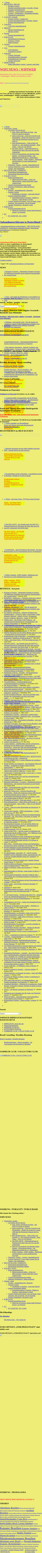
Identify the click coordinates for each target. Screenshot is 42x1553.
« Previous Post (5, 298)
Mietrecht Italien (7, 1535)
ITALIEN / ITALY (10, 176)
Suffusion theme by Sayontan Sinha (31, 1551)
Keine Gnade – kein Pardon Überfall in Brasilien (19, 884)
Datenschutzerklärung (11, 1025)
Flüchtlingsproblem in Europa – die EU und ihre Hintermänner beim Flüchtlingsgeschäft (19, 890)
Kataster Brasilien (10, 1528)
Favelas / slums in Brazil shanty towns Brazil (18, 727)
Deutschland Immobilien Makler (18, 174)
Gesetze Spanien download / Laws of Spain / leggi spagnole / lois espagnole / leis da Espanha (24, 202)
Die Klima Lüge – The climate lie (15, 1320)
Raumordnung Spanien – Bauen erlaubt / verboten (20, 1000)
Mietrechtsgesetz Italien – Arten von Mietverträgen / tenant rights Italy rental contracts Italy (25, 181)
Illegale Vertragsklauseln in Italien (22, 1517)
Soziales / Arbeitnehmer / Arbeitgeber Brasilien (23, 13)
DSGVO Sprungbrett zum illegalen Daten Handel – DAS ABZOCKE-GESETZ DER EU (22, 770)
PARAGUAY (8, 37)
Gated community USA (11, 829)
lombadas (14, 1533)
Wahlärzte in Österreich (8, 394)
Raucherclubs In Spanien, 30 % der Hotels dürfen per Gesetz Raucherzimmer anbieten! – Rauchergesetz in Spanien (21, 825)
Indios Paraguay (13, 42)
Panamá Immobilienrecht (16, 35)
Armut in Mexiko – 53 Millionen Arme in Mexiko (20, 966)
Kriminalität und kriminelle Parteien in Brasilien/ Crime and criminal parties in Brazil (22, 797)
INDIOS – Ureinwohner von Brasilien (20, 11)
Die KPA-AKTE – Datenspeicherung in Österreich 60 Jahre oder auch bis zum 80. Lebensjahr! (25, 150)
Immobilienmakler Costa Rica (13, 1519)
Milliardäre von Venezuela (31, 1535)
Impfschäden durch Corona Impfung (16, 1523)
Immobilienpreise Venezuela (26, 1521)
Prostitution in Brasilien (26, 1544)
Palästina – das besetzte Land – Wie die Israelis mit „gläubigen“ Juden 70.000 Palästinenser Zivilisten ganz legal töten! (22, 609)
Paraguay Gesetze (14, 41)
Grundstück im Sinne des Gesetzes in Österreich (19, 949)
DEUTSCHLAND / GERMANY (15, 170)
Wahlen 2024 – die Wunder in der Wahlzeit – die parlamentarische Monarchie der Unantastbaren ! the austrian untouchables (21, 621)
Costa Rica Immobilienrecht (17, 26)
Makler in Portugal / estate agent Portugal (17, 867)
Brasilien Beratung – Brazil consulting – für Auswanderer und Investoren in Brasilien (18, 370)
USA (5, 48)
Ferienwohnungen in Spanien (29, 1513)
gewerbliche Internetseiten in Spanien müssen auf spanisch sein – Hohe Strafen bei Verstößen (23, 946)
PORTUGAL (8, 207)
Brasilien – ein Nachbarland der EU (15, 358)
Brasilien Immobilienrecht (16, 10)
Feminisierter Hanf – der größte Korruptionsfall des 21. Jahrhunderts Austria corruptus (21, 661)
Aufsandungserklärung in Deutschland (21, 264)
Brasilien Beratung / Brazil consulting (12, 366)
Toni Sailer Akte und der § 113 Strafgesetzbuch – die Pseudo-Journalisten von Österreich (21, 981)
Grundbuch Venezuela (14, 1515)
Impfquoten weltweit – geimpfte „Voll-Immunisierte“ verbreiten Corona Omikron (21, 673)
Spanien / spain (9, 188)
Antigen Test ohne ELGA (12, 742)
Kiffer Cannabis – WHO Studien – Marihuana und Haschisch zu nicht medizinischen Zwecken (27, 161)
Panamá (6, 33)
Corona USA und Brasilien (13, 780)
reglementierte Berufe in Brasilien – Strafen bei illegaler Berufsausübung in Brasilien (22, 928)
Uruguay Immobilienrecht (16, 46)
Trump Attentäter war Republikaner (15, 631)
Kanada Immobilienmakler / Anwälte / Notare (23, 21)
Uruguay (7, 44)
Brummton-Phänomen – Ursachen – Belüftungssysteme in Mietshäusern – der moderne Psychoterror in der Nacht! (22, 783)
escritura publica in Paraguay (15, 1513)
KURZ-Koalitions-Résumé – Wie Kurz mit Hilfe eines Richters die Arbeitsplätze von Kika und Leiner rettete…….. (21, 696)
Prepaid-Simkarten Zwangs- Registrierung (20, 1542)
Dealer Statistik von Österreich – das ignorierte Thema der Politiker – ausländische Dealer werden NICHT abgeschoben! (22, 765)
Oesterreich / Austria (10, 128)
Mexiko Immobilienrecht (16, 30)
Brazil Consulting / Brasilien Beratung (12, 1039)
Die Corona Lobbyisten (11, 386)
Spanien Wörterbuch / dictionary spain (20, 205)
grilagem (6, 1515)
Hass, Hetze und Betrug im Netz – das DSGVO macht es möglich (24, 133)
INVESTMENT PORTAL (12, 1029)
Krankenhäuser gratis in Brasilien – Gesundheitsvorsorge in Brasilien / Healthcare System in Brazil (22, 637)
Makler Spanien (24, 1533)
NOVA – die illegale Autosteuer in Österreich (18, 989)
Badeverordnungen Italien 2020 (26, 1508)
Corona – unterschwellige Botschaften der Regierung (21, 807)
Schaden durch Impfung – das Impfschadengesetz (20, 753)
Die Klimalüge (5, 1316)
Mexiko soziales (13, 31)
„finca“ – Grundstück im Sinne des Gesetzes (18, 935)
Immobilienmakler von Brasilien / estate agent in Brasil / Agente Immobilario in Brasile (22, 914)
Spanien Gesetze (13, 192)
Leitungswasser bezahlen (6, 1533)
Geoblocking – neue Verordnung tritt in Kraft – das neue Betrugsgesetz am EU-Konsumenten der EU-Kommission (22, 650)
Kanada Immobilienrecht (16, 22)
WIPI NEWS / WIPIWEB (18, 69)
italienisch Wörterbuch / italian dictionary (21, 187)
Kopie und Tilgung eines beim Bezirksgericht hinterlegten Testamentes (18, 426)
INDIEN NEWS (9, 62)
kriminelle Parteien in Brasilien (34, 1530)
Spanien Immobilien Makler (17, 196)
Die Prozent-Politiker (11, 685)
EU (5, 214)
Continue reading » (6, 260)
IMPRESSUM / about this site (14, 1024)
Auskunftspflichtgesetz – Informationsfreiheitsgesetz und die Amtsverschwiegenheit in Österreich (21, 343)
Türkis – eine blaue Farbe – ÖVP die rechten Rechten (21, 640)
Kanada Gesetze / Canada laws (18, 19)
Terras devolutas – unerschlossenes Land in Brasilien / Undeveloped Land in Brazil (21, 997)
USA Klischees (13, 50)
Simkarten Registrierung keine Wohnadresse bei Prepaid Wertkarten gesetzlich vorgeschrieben (22, 837)
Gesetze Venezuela (14, 55)
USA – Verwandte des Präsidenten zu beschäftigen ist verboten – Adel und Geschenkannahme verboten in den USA (14, 307)
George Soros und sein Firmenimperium (17, 898)
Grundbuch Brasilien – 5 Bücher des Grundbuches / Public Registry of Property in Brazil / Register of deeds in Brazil (23, 985)
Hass (21, 1515)
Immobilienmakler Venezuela (17, 57)
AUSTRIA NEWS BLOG (16, 130)
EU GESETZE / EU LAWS (17, 216)
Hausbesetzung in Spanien (28, 1515)
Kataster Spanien (29, 1528)
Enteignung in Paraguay (20, 1510)
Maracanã (34, 1533)
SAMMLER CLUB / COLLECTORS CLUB (19, 1031)
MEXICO (7, 28)
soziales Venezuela (14, 61)
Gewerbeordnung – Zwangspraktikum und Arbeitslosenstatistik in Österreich (18, 682)
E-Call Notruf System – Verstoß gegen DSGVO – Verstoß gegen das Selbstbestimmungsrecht (23, 895)
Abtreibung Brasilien (9, 1508)
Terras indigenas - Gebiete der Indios (12, 1548)
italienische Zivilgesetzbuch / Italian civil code (31, 1525)
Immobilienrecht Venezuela (17, 59)
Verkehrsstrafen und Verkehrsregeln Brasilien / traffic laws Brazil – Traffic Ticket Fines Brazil (22, 702)
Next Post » (18, 298)
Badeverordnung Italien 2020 (7, 1510)
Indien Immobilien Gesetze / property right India (23, 64)
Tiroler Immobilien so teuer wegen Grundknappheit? (21, 931)
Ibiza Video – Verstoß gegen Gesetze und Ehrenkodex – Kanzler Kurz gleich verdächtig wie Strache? (22, 844)
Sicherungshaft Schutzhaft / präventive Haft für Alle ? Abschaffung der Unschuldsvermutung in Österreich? (21, 875)
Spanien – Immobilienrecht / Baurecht (20, 190)
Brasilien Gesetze (13, 6)
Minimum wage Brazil (10, 1541)
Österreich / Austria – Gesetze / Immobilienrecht (23, 165)
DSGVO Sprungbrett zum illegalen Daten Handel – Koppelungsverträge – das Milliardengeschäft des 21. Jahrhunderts (25, 155)
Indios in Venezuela (15, 1525)
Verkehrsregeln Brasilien (30, 1548)
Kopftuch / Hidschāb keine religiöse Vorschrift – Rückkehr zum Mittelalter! (19, 326)
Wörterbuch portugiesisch (16, 15)
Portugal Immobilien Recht (16, 208)
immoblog (7, 887)
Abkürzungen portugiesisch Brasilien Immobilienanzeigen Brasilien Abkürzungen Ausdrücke (22, 735)
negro (22, 1541)
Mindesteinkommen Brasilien (17, 1538)
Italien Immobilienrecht (15, 178)
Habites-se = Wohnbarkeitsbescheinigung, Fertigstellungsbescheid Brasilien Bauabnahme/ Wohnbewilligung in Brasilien (19, 669)
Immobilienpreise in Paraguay (12, 1521)
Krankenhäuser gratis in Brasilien (19, 1530)
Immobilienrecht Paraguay (16, 39)
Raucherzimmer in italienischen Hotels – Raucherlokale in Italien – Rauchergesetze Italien (22, 732)
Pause (12, 298)
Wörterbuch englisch (15, 51)
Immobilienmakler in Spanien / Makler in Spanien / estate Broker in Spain (25, 198)
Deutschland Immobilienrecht (17, 172)
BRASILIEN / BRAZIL (12, 4)
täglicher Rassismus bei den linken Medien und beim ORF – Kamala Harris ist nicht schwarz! (23, 633)
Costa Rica (7, 24)
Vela (23, 1548)
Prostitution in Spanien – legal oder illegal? (26, 194)
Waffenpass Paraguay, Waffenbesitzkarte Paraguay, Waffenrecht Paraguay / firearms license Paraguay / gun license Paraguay (22, 942)
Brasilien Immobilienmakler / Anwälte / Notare (23, 8)
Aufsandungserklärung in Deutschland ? (21, 222)
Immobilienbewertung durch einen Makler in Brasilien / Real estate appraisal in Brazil (22, 688)
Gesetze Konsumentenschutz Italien (19, 185)
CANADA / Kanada (10, 17)
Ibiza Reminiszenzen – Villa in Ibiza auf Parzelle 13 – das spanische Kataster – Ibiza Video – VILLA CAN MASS (26, 145)
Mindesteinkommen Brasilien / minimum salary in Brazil (22, 663)
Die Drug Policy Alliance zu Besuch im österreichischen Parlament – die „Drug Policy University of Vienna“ (22, 815)
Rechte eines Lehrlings (18, 1546)
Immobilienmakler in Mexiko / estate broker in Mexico (21, 871)
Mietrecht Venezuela (20, 1535)
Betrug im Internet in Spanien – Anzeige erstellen (20, 969)
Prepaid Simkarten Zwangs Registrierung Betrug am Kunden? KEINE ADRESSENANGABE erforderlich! (22, 848)
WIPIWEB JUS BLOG (11, 1027)
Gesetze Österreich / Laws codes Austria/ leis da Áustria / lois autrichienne (23, 167)
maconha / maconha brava (12, 700)
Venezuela (7, 53)
